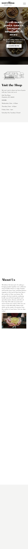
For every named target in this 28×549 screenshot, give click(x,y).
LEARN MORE (14, 46)
